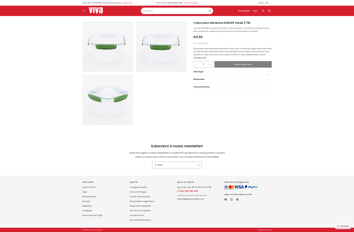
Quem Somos (89, 187)
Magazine (87, 205)
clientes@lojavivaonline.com (191, 199)
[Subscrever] (199, 165)
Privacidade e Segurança (142, 201)
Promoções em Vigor (92, 215)
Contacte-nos (137, 215)
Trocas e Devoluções (140, 196)
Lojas (255, 10)
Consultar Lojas (199, 57)
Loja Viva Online (95, 230)
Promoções (244, 10)
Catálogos (87, 210)
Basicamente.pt (265, 230)
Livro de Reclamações (140, 220)
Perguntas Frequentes (140, 205)
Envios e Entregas (138, 192)
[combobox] (177, 11)
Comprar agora (191, 3)
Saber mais (127, 3)
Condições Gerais (138, 187)
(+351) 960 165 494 (187, 191)
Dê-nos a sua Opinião (140, 210)
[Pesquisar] (210, 11)
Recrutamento (89, 196)
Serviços (86, 201)
